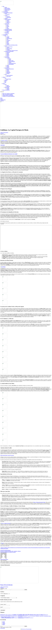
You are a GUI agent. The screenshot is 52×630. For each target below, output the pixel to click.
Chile (42, 614)
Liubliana (34, 547)
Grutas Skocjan (22, 547)
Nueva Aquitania (9, 48)
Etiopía (7, 85)
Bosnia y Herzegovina (10, 68)
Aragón (5, 13)
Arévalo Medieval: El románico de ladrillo (8, 552)
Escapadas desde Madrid (8, 12)
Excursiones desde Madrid (6, 615)
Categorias (2, 597)
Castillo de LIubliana (3, 547)
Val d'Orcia (31, 617)
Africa (5, 84)
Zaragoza (7, 14)
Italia (5, 35)
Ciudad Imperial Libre (12, 63)
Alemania (8, 57)
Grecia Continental (9, 75)
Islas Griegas (8, 76)
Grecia (5, 74)
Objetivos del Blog (7, 9)
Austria (7, 65)
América (3, 77)
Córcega (7, 47)
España (3, 621)
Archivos (1, 593)
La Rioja (5, 33)
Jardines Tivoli (27, 547)
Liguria (7, 41)
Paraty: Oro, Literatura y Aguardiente (8, 93)
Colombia (6, 79)
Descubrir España (5, 11)
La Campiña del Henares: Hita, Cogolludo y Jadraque (10, 551)
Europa (3, 622)
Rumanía (7, 73)
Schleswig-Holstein (12, 61)
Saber (3, 6)
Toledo (7, 22)
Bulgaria (7, 69)
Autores (5, 7)
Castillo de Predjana (10, 547)
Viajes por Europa (5, 34)
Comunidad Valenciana (8, 30)
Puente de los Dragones (45, 547)
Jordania (7, 89)
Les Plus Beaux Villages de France (12, 50)
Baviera (10, 58)
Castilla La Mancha (7, 19)
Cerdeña (7, 37)
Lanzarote (8, 16)
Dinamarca (8, 52)
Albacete (7, 20)
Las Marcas (8, 40)
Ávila (7, 24)
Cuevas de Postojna (17, 547)
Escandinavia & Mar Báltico (9, 51)
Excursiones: (12, 455)
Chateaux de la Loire (34, 614)
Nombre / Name (3, 604)
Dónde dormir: (2, 455)
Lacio (7, 39)
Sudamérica (21, 617)
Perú (5, 81)
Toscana (7, 43)
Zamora (7, 28)
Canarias (5, 15)
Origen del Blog (7, 8)
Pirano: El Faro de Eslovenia (6, 584)
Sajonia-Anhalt (11, 60)
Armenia (7, 88)
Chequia (7, 66)
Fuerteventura (8, 17)
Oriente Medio (6, 87)
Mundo (3, 83)
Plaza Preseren (38, 547)
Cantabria (6, 18)
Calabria (7, 36)
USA (5, 82)
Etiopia (46, 614)
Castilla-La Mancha (8, 614)
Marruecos (8, 86)
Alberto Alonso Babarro (4, 132)
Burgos (7, 25)
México (5, 80)
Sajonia (10, 59)
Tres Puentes (6, 548)
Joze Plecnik (31, 547)
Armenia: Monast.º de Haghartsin (7, 95)
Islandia (7, 54)
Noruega (7, 55)
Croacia (7, 70)
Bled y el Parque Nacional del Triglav (39, 502)
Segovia (7, 26)
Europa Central (6, 56)
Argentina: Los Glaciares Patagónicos (8, 96)
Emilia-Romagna (9, 38)
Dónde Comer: (7, 455)
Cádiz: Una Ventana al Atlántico (7, 94)
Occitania (8, 49)
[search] (10, 626)
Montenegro (8, 72)
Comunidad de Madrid (8, 29)
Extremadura (6, 32)
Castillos (15, 614)
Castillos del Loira (9, 46)
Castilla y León (6, 23)
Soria (7, 27)
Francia (5, 45)
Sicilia (7, 42)
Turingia (10, 62)
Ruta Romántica (11, 64)
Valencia (7, 31)
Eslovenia (8, 71)
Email (1, 607)
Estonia (7, 53)
